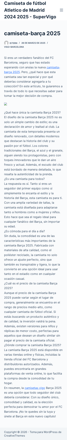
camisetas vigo (35, 388)
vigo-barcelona (14, 47)
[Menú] (61, 10)
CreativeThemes (14, 435)
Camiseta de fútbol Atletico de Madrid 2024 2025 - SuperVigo (30, 10)
